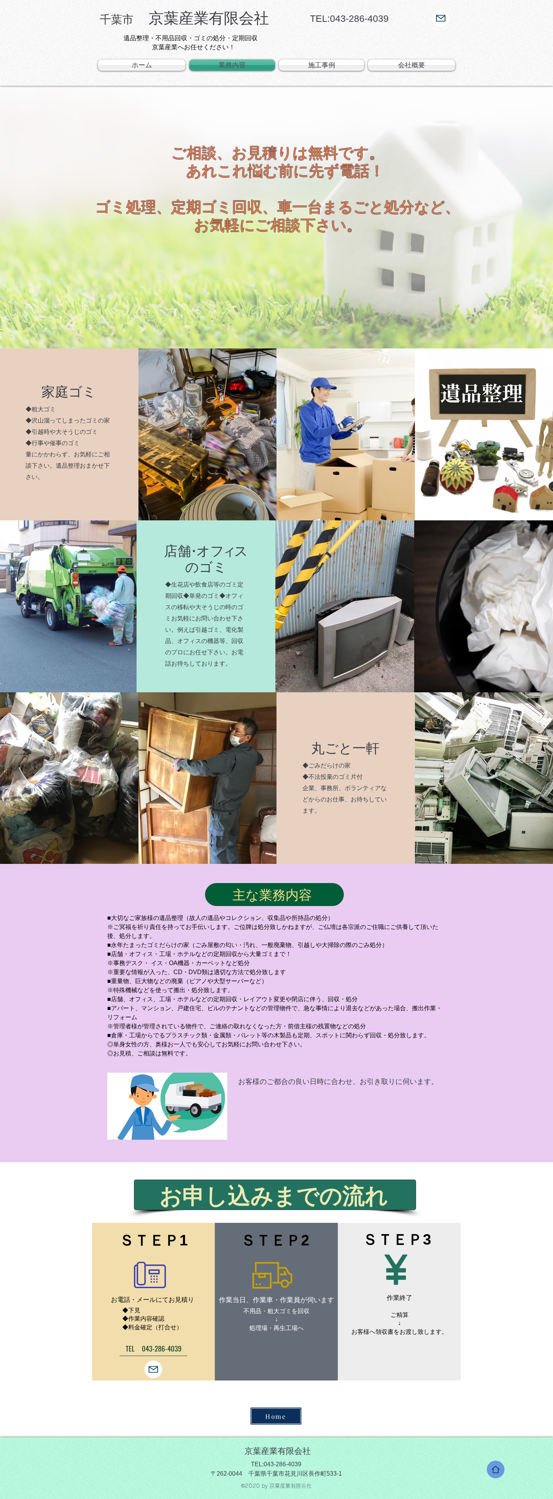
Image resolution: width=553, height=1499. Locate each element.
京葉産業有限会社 (184, 18)
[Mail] (441, 18)
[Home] (495, 1469)
